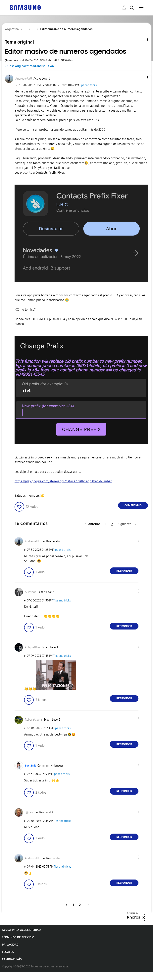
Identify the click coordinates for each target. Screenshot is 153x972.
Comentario (133, 505)
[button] (141, 78)
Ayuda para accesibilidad (21, 930)
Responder (124, 570)
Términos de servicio (18, 937)
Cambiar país (12, 959)
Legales (8, 952)
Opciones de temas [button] (141, 39)
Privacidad (10, 944)
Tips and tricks (88, 85)
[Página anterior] (65, 905)
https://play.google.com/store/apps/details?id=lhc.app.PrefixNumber (63, 481)
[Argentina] (25, 7)
